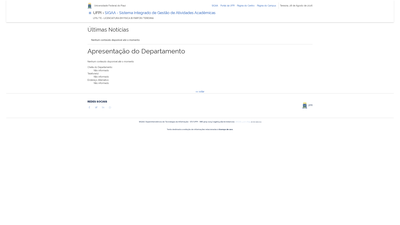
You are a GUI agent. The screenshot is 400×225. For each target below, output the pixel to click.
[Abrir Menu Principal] (90, 12)
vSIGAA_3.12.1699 (242, 122)
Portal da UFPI (227, 5)
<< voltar (200, 91)
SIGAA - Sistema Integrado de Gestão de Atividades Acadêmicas (159, 12)
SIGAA (215, 5)
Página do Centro (246, 5)
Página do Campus (266, 5)
